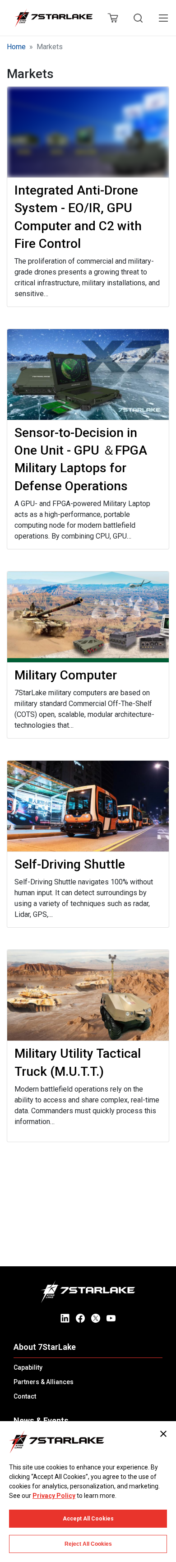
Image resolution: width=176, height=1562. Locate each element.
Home (16, 46)
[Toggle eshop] (112, 18)
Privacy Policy (53, 1495)
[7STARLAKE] (53, 18)
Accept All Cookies (88, 1519)
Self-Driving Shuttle (69, 864)
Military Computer (65, 675)
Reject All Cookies (88, 1544)
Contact (25, 1396)
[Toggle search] (138, 18)
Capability (28, 1367)
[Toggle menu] (163, 18)
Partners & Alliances (44, 1381)
